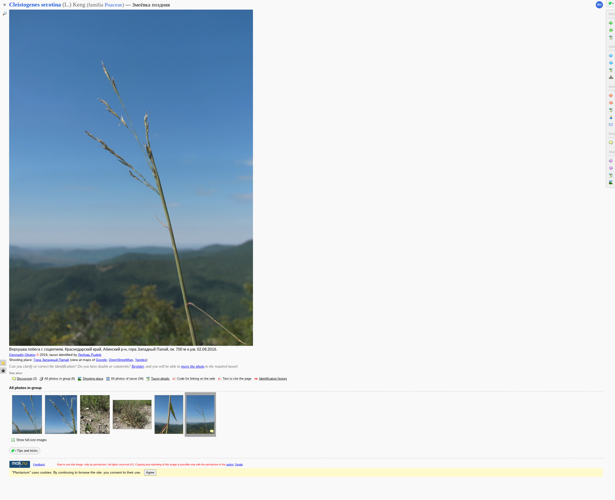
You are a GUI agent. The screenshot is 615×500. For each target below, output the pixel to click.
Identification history (273, 378)
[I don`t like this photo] (3, 370)
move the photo (192, 366)
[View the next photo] (227, 178)
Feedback (39, 464)
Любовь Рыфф (89, 355)
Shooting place (93, 378)
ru (599, 4)
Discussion (24, 378)
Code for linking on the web (196, 378)
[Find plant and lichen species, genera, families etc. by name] (4, 13)
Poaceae (113, 5)
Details (239, 464)
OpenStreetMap (121, 360)
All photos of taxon (124, 378)
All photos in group (57, 378)
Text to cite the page (237, 378)
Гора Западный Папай (51, 360)
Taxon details (160, 378)
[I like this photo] (3, 363)
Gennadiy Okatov (22, 355)
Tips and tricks (27, 450)
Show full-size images (31, 440)
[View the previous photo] (34, 178)
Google (101, 360)
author (230, 464)
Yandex (140, 360)
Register (138, 366)
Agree (150, 472)
